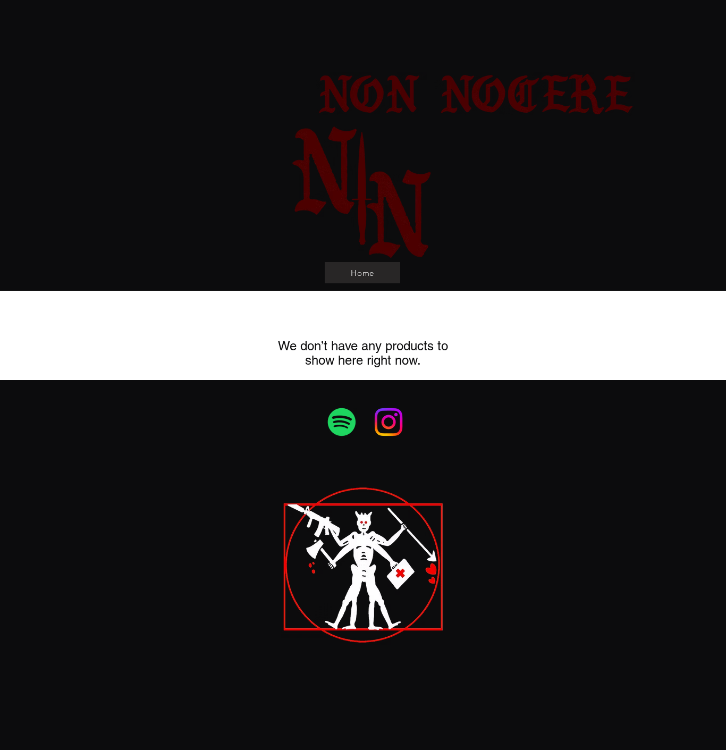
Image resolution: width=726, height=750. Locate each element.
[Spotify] (341, 422)
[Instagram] (388, 422)
